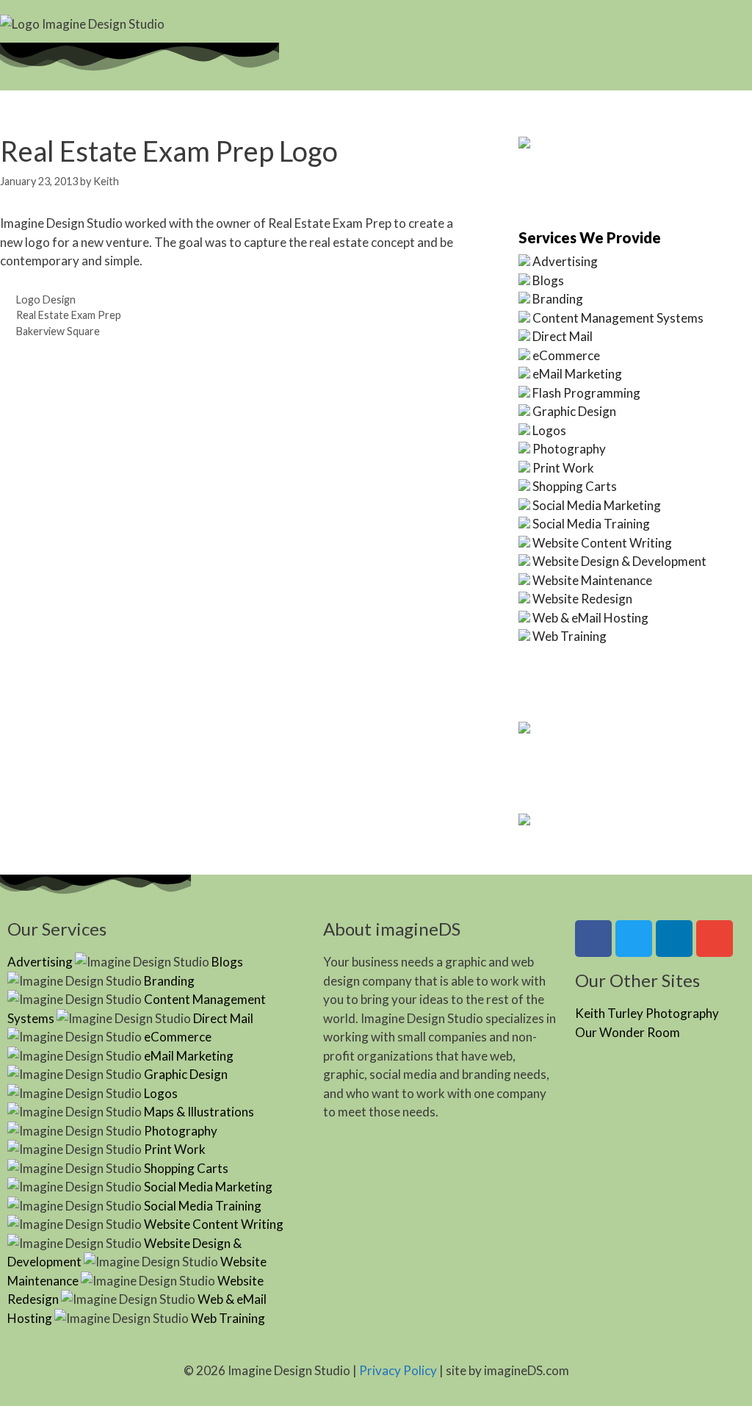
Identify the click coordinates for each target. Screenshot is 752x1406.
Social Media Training (591, 523)
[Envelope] (714, 938)
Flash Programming (586, 393)
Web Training (569, 636)
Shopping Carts (574, 486)
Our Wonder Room (627, 1032)
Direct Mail (562, 336)
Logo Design (46, 299)
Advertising (565, 261)
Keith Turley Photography (647, 1013)
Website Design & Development (619, 561)
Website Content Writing (602, 542)
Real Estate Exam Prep (68, 315)
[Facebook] (593, 938)
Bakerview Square (58, 331)
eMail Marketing (577, 373)
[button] (490, 29)
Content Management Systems (618, 318)
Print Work (563, 468)
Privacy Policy (398, 1370)
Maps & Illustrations (199, 1111)
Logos (549, 430)
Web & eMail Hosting (590, 617)
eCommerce (566, 355)
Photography (569, 448)
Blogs (548, 280)
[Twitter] (633, 938)
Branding (557, 298)
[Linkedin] (674, 938)
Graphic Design (574, 411)
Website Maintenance (592, 580)
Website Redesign (582, 598)
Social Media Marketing (596, 505)
